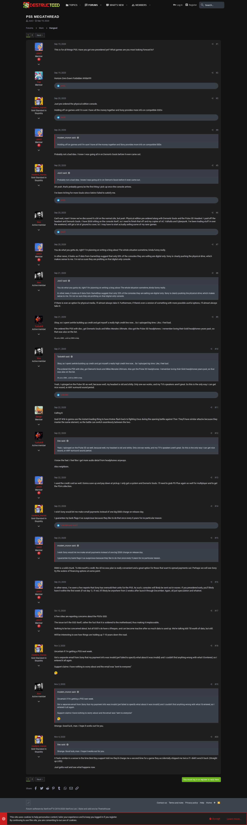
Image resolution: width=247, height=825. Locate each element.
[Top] (215, 802)
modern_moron (39, 107)
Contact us (162, 803)
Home (209, 803)
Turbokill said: (63, 356)
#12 (216, 433)
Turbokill (39, 326)
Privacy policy (191, 803)
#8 (217, 273)
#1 (217, 44)
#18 (216, 646)
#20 (216, 737)
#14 (216, 506)
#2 (217, 73)
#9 (217, 317)
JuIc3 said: (62, 173)
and (68, 525)
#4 (217, 130)
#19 (216, 684)
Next (39, 35)
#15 (216, 538)
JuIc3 (30, 21)
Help (202, 803)
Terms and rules (176, 803)
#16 (216, 582)
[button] (72, 5)
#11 (216, 407)
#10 (216, 349)
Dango (39, 416)
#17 (216, 611)
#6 (217, 213)
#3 (217, 98)
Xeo (39, 222)
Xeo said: (61, 441)
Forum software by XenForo (51, 809)
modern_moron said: (66, 138)
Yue (39, 82)
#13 (216, 477)
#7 (217, 244)
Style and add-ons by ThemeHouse (94, 809)
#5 (217, 165)
